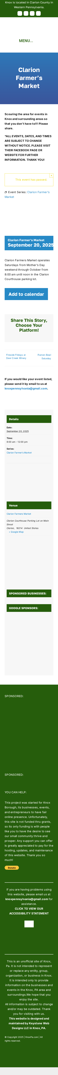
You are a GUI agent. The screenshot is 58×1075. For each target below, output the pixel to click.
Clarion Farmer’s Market (19, 452)
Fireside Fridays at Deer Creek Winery (16, 356)
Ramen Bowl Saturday (44, 356)
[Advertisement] (29, 644)
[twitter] (26, 13)
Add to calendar (26, 294)
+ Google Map (16, 531)
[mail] (38, 13)
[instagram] (32, 13)
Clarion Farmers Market (19, 513)
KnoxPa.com (31, 1037)
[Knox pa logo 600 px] (29, 18)
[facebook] (19, 13)
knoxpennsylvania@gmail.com (26, 388)
